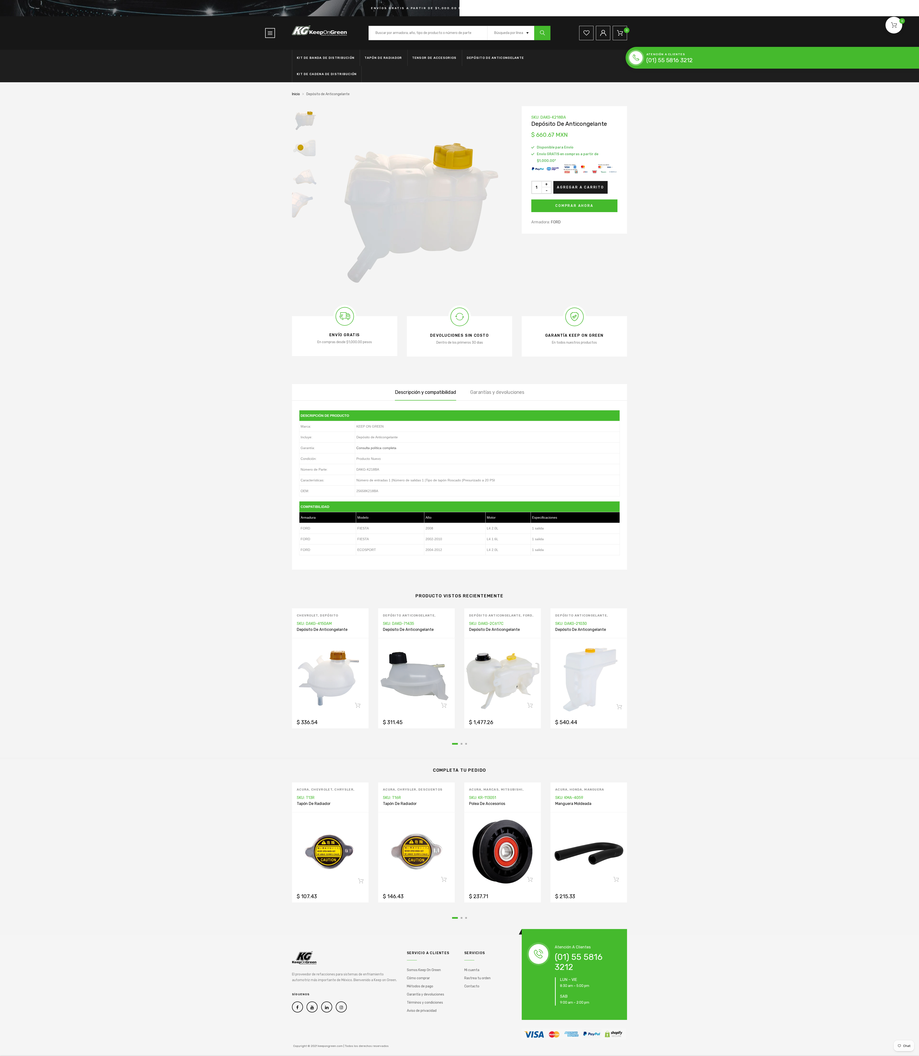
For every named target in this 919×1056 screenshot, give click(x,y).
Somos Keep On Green (424, 970)
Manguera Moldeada (573, 803)
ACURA (303, 789)
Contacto (471, 986)
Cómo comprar (418, 978)
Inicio (296, 94)
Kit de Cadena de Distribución (327, 74)
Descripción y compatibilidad (425, 392)
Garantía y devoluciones (425, 994)
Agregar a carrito (580, 187)
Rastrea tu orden (477, 978)
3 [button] (466, 744)
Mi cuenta (471, 970)
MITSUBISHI (512, 789)
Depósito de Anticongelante (495, 58)
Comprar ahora (574, 206)
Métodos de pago (420, 986)
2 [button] (461, 744)
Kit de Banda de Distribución (325, 58)
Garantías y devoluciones (497, 392)
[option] (416, 201)
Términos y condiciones (425, 1003)
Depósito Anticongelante (409, 615)
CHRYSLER (343, 789)
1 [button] (455, 744)
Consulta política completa (376, 448)
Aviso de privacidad (422, 1011)
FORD (556, 222)
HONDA (576, 789)
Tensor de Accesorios (434, 58)
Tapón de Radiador (383, 58)
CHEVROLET (307, 615)
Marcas (491, 789)
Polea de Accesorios (487, 803)
